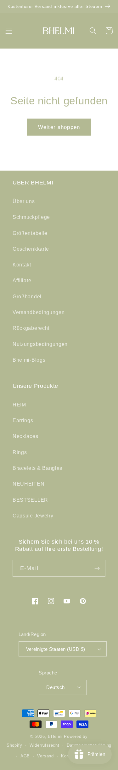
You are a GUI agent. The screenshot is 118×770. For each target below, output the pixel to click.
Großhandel (27, 296)
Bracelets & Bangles (37, 468)
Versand (45, 756)
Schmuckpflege (31, 217)
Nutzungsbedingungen (40, 344)
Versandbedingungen (39, 312)
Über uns (24, 201)
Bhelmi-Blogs (29, 360)
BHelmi (55, 736)
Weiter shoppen (59, 127)
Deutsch (55, 687)
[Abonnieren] (97, 568)
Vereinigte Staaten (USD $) (55, 649)
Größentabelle (30, 233)
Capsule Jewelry (33, 515)
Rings (20, 452)
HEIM (19, 404)
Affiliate (22, 280)
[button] (9, 31)
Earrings (23, 420)
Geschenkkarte (31, 249)
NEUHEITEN (28, 484)
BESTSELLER (30, 500)
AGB (25, 756)
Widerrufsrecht (44, 745)
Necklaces (25, 436)
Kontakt (22, 264)
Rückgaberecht (31, 328)
